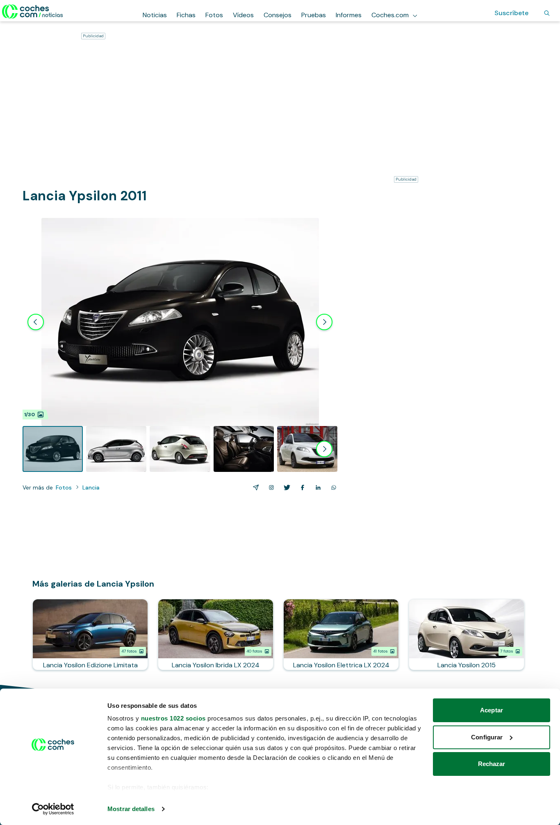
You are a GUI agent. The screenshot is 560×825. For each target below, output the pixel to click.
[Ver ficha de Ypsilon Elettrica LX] (341, 634)
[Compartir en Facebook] (301, 487)
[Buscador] (547, 13)
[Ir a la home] (32, 11)
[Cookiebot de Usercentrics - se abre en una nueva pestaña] (53, 809)
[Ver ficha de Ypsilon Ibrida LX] (215, 634)
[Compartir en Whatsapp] (332, 487)
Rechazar (491, 763)
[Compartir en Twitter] (285, 487)
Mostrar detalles (131, 808)
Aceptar (491, 710)
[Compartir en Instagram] (269, 487)
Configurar (487, 737)
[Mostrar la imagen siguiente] (324, 322)
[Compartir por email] (254, 487)
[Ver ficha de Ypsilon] (466, 634)
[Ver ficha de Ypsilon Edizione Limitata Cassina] (90, 634)
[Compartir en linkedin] (316, 487)
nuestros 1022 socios (173, 718)
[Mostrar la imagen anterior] (35, 322)
